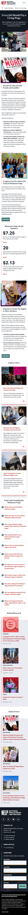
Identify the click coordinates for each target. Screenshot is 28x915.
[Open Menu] (24, 2)
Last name (7, 867)
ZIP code (6, 883)
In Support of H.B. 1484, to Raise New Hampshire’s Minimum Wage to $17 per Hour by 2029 (14, 639)
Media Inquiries (9, 839)
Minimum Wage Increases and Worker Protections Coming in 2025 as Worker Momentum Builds (14, 737)
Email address (8, 875)
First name (7, 859)
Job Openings (9, 847)
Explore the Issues (8, 8)
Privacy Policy (5, 911)
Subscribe (22, 886)
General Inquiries (10, 835)
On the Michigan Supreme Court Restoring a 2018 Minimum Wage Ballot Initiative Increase (14, 798)
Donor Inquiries (9, 837)
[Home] (2, 8)
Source (5, 242)
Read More (5, 219)
